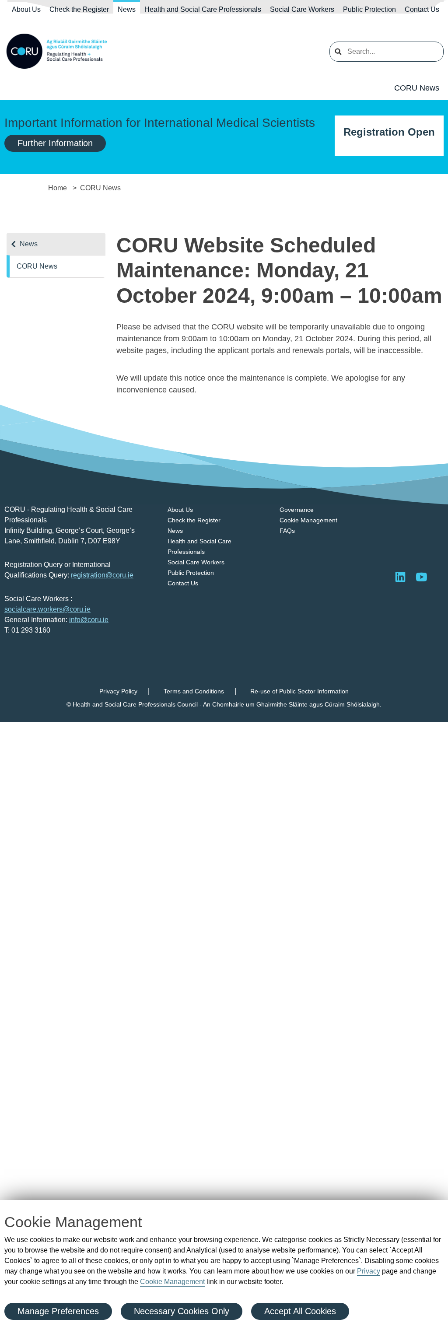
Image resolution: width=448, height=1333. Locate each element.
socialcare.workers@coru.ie (47, 609)
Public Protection (369, 9)
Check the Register (79, 9)
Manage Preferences (58, 1311)
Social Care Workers (302, 9)
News (127, 9)
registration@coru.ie (102, 575)
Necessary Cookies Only (181, 1311)
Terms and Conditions (194, 691)
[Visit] (421, 577)
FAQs (287, 530)
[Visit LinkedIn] (400, 577)
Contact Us (422, 9)
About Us (26, 9)
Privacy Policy (118, 691)
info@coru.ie (88, 619)
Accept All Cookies (300, 1311)
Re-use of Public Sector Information (299, 691)
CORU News (416, 88)
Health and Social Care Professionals (202, 9)
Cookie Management (172, 1281)
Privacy (368, 1271)
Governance (297, 509)
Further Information (55, 143)
